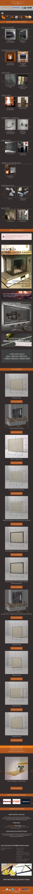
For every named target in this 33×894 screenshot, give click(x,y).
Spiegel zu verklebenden (10, 41)
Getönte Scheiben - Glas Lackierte (22, 87)
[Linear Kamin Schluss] (16, 415)
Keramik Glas (16, 398)
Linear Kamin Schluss (16, 428)
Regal (10, 198)
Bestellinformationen (23, 853)
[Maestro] (16, 889)
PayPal (3, 849)
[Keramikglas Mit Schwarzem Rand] (16, 538)
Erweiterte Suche (22, 861)
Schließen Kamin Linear (10, 64)
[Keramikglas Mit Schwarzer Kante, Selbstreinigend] (16, 568)
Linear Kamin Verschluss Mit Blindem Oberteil (16, 614)
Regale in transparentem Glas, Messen (10, 132)
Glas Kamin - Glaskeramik (10, 109)
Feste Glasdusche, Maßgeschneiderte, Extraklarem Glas (16, 782)
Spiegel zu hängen (23, 41)
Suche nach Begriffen (23, 859)
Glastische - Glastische (22, 154)
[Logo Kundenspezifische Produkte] (6, 3)
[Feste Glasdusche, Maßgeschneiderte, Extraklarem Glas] (16, 768)
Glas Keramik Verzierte (16, 490)
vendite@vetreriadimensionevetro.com (18, 3)
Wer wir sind (20, 848)
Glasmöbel (23, 221)
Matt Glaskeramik (16, 459)
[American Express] (13, 889)
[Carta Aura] (10, 889)
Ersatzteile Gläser (10, 177)
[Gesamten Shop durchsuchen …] (22, 8)
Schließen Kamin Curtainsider (23, 65)
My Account (20, 851)
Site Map (19, 857)
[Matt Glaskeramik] (16, 446)
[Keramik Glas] (16, 385)
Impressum (20, 849)
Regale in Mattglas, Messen (23, 132)
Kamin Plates (23, 108)
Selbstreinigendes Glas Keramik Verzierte (16, 520)
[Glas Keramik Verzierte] (16, 477)
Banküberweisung (6, 848)
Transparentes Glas (10, 86)
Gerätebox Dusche (23, 199)
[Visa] (23, 889)
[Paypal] (26, 889)
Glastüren (10, 221)
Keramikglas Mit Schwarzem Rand (16, 551)
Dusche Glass (10, 153)
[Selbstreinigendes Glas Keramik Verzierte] (16, 507)
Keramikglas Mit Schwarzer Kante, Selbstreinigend (16, 582)
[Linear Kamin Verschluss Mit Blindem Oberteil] (16, 601)
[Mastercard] (19, 889)
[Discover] (7, 889)
